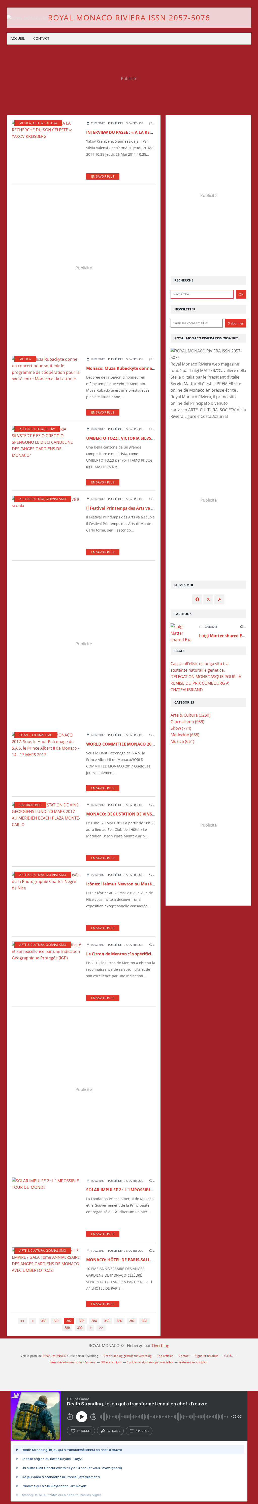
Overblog (160, 1345)
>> (101, 1328)
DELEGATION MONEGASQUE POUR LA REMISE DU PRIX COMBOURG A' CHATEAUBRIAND (206, 683)
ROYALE (24, 735)
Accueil (18, 38)
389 (67, 1328)
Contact (41, 38)
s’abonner (84, 1430)
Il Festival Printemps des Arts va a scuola (127, 508)
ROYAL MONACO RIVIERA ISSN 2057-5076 (129, 17)
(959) (187, 721)
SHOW (50, 429)
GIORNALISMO (56, 499)
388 (144, 1321)
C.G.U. (228, 1356)
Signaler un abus (207, 1356)
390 (79, 1328)
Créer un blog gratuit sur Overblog (128, 1356)
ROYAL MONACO (54, 1356)
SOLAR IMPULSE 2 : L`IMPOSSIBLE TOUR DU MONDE (137, 1190)
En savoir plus (102, 176)
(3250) (190, 715)
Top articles (165, 1356)
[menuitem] (17, 39)
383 (81, 1321)
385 (106, 1321)
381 (56, 1321)
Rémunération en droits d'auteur (72, 1362)
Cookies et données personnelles (150, 1362)
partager (113, 1430)
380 (43, 1321)
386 (119, 1321)
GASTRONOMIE (30, 805)
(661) (182, 741)
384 (94, 1321)
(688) (185, 735)
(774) (181, 728)
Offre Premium (111, 1362)
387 (132, 1321)
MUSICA (25, 123)
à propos (142, 1430)
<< (22, 1321)
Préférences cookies (192, 1362)
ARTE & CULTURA (45, 123)
